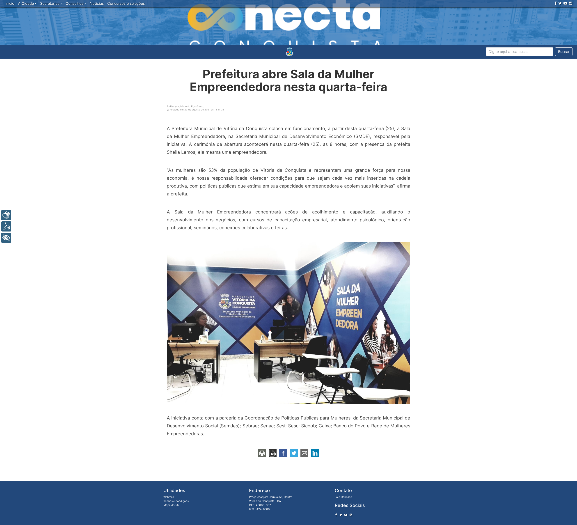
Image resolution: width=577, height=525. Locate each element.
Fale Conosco (343, 497)
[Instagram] (570, 3)
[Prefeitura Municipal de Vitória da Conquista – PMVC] (289, 51)
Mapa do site (171, 505)
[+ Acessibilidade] (6, 238)
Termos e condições (176, 501)
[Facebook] (555, 3)
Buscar (564, 51)
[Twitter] (560, 3)
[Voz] (6, 226)
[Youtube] (565, 3)
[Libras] (6, 215)
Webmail (168, 497)
